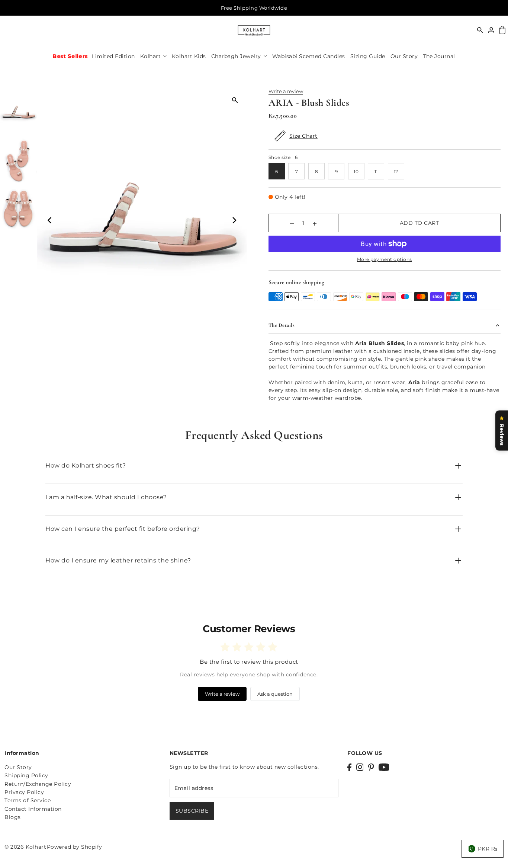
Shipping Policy (26, 775)
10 (356, 171)
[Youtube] (384, 767)
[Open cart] (502, 30)
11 (376, 171)
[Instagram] (360, 767)
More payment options (384, 259)
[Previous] (50, 220)
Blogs (12, 817)
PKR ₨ (488, 848)
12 (396, 171)
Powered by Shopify (74, 847)
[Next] (234, 220)
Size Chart (303, 136)
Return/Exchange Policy (37, 784)
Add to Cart (419, 223)
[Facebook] (349, 767)
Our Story (18, 767)
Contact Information (33, 809)
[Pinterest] (371, 767)
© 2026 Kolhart (25, 847)
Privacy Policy (24, 792)
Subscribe (192, 810)
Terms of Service (27, 800)
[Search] (480, 30)
